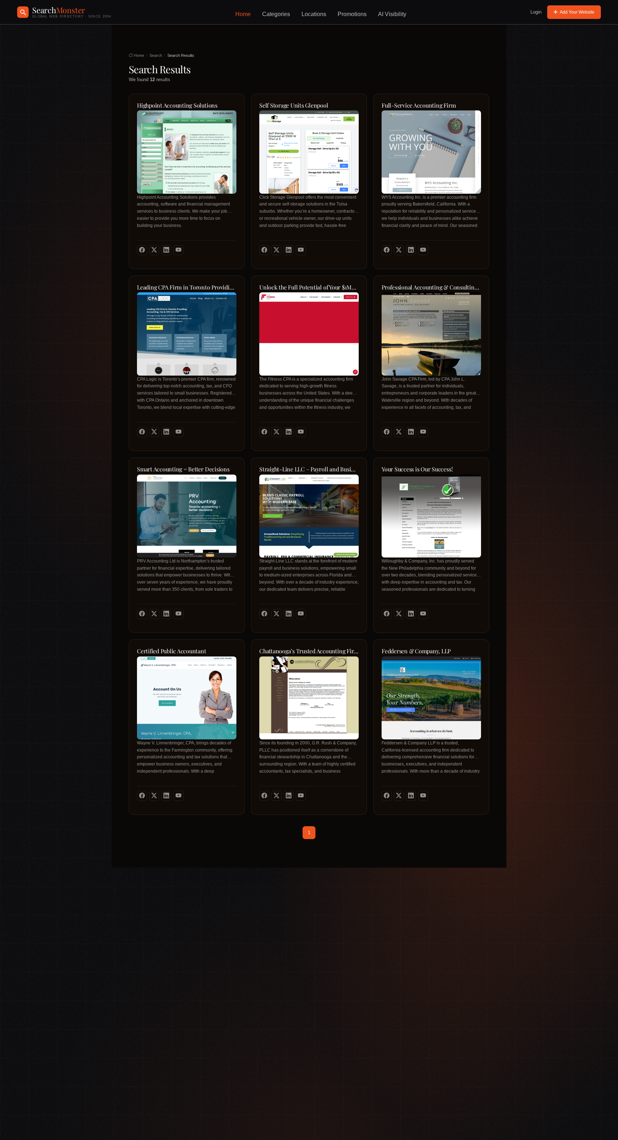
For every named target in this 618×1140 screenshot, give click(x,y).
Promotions (352, 14)
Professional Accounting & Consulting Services (431, 287)
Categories (276, 14)
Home (243, 14)
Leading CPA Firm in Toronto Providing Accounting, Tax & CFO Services (186, 287)
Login (535, 12)
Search (155, 55)
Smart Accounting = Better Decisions (183, 469)
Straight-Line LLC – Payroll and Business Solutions (309, 469)
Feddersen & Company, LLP (416, 651)
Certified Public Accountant (171, 651)
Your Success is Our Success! (417, 469)
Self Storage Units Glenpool (293, 105)
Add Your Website (577, 12)
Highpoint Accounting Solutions (177, 105)
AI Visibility (392, 14)
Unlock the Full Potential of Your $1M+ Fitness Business (309, 287)
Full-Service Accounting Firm (419, 105)
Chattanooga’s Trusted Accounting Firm (309, 651)
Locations (313, 14)
